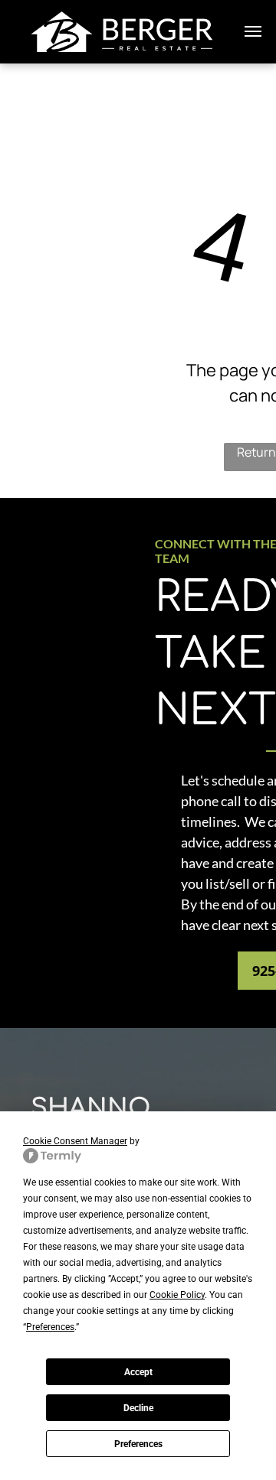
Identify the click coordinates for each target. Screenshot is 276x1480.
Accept (138, 1372)
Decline (138, 1408)
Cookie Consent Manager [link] (75, 1141)
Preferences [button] (50, 1327)
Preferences (138, 1444)
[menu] (253, 31)
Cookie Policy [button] (177, 1295)
